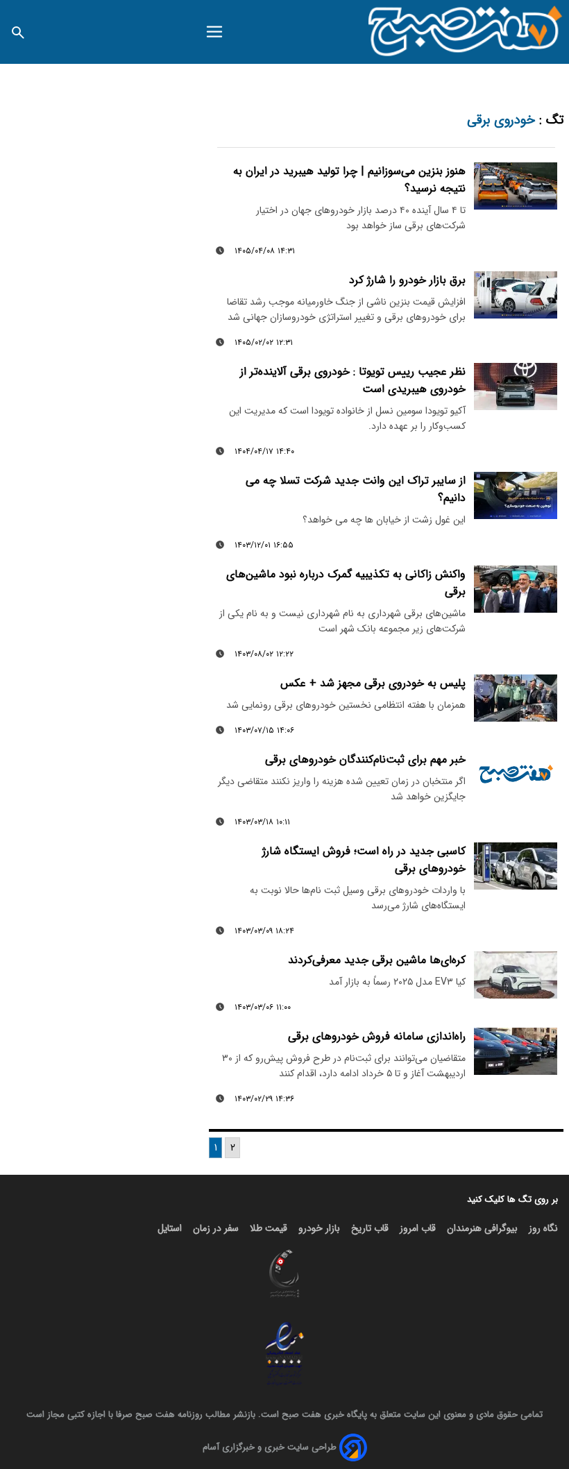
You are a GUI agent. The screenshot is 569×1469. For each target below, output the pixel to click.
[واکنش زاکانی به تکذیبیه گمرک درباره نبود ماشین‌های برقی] (515, 589)
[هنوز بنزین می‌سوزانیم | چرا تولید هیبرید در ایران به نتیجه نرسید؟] (515, 186)
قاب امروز (418, 1228)
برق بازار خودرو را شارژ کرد (407, 280)
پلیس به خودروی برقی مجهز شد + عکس (373, 683)
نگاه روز (543, 1228)
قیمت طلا (268, 1228)
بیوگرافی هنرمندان (482, 1228)
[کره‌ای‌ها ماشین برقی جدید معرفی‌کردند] (515, 975)
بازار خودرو (319, 1228)
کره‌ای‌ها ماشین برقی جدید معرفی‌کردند (377, 960)
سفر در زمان (216, 1228)
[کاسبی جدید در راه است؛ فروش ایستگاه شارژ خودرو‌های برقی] (515, 866)
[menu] (214, 32)
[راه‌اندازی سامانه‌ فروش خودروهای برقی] (515, 1051)
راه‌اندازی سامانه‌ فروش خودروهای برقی (377, 1036)
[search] (18, 31)
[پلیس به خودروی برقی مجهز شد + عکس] (515, 698)
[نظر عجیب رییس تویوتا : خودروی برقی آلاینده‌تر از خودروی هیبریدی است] (515, 386)
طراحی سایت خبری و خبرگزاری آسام (270, 1447)
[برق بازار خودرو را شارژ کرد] (515, 295)
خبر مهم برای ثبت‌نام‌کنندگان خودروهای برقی (365, 759)
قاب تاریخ (370, 1228)
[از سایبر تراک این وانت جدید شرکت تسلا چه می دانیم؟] (515, 495)
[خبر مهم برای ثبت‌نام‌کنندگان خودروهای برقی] (515, 774)
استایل (170, 1228)
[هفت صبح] (465, 32)
